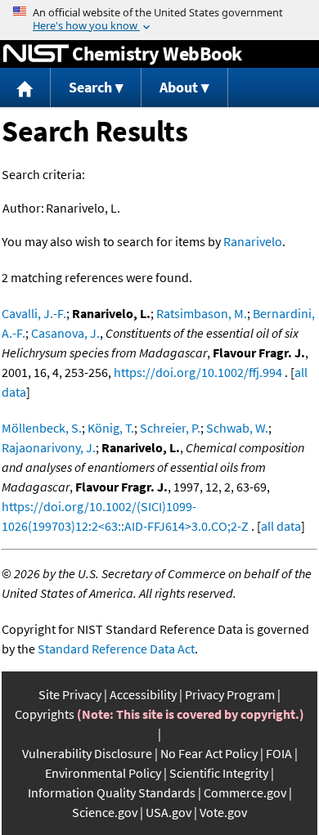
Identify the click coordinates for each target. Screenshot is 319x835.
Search (90, 87)
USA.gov (168, 812)
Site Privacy (69, 694)
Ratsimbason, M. (201, 313)
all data (281, 526)
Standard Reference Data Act (116, 648)
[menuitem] (25, 88)
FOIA (279, 753)
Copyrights (44, 714)
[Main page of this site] (25, 88)
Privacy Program (230, 694)
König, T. (111, 428)
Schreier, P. (170, 428)
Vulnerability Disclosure (87, 753)
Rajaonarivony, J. (49, 447)
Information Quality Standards (111, 792)
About (179, 87)
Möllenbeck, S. (42, 428)
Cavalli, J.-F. (34, 313)
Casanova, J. (65, 333)
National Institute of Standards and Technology (36, 54)
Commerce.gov (245, 792)
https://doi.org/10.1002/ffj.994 (198, 372)
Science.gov (104, 812)
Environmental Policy (103, 773)
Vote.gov (223, 812)
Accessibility (143, 694)
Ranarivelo (252, 241)
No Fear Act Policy (209, 753)
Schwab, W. (237, 428)
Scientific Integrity (218, 773)
